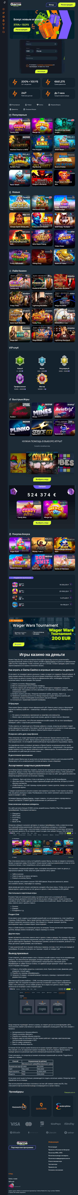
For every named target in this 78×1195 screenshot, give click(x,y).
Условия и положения (55, 1170)
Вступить (18, 644)
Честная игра (52, 1164)
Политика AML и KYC (55, 1153)
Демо (20, 131)
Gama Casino (50, 662)
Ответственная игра (55, 1161)
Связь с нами (13, 1179)
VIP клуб (11, 1181)
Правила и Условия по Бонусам (58, 1150)
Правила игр (52, 1167)
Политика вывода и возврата (58, 1155)
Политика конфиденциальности (59, 1158)
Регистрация (30, 684)
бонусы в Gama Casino (24, 798)
